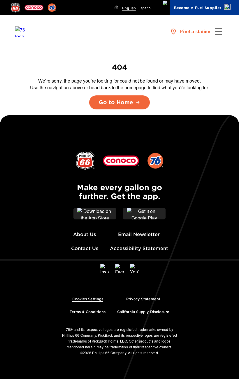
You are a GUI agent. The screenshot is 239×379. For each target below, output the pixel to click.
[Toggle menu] (218, 31)
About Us (84, 234)
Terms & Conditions (88, 312)
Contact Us (84, 248)
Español (145, 7)
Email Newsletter (139, 234)
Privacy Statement (143, 299)
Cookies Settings (87, 299)
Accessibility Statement (139, 248)
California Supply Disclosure (143, 312)
